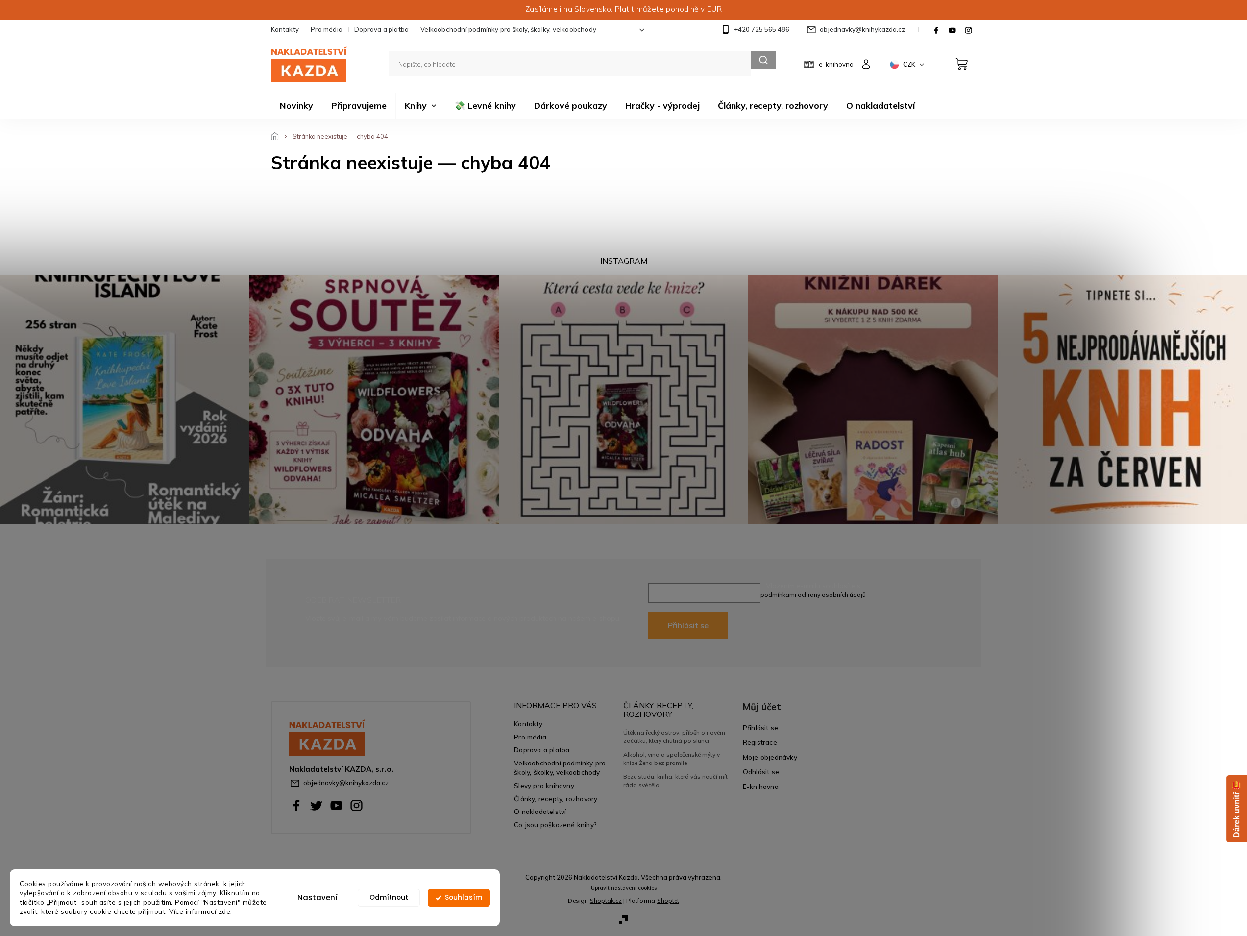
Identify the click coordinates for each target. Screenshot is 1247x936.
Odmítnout (388, 897)
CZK (910, 64)
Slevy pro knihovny (544, 785)
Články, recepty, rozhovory (555, 798)
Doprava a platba (381, 29)
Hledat (763, 60)
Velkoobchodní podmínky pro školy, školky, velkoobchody (508, 29)
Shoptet (668, 900)
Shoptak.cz (606, 900)
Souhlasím (463, 897)
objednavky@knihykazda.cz (346, 782)
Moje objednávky (770, 757)
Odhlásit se (761, 771)
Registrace (760, 742)
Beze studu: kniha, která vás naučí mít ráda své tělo (675, 780)
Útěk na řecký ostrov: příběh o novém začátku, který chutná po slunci (674, 736)
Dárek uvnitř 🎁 (1236, 808)
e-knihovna (836, 64)
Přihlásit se (688, 625)
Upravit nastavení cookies (624, 888)
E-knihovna (761, 786)
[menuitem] (296, 106)
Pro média (326, 29)
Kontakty (285, 29)
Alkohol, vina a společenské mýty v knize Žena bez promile (671, 758)
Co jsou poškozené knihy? (555, 824)
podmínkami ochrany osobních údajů (813, 594)
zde (225, 911)
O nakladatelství (540, 811)
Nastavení (317, 897)
